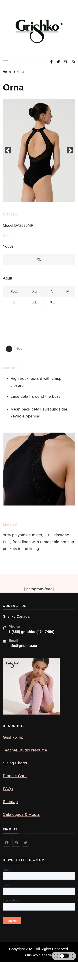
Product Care (15, 776)
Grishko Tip (13, 737)
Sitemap (10, 801)
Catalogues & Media (21, 814)
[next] (70, 150)
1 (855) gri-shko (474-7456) (31, 632)
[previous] (8, 150)
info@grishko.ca (23, 646)
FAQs (8, 789)
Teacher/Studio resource (25, 750)
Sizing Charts (15, 763)
